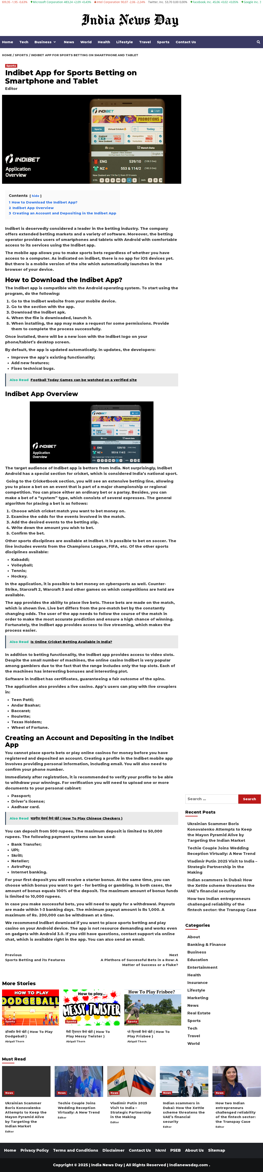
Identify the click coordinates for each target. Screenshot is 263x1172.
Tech (23, 42)
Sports (163, 42)
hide (35, 196)
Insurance (197, 982)
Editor (11, 88)
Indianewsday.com (188, 1165)
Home (7, 42)
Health (104, 42)
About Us (194, 1150)
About (193, 937)
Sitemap (216, 1150)
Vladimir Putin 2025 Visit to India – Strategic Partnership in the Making (222, 867)
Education (197, 960)
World (86, 42)
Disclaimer (114, 1150)
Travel (145, 42)
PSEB (175, 1150)
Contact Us (186, 42)
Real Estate (199, 1013)
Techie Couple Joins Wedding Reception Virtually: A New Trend (221, 851)
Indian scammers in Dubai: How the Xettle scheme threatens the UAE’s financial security (221, 885)
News (69, 42)
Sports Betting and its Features (35, 957)
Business (43, 42)
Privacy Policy (35, 1150)
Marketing (197, 998)
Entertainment (202, 967)
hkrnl (160, 1150)
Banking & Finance (206, 944)
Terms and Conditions (75, 1150)
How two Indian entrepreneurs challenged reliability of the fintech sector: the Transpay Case (221, 904)
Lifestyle (124, 42)
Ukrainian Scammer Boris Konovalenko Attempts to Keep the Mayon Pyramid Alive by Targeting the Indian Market (219, 832)
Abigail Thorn (14, 1041)
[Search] (258, 42)
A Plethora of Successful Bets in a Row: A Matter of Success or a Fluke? (139, 960)
